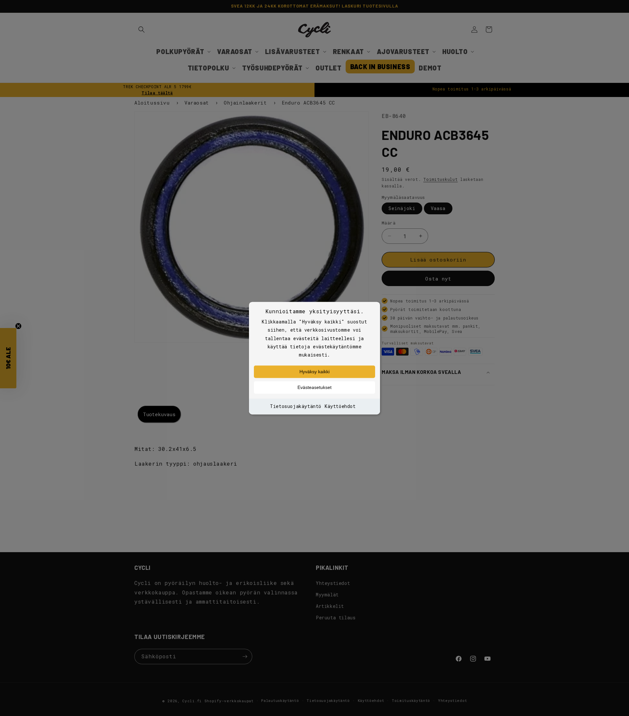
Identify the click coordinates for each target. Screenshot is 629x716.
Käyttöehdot (340, 406)
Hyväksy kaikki (314, 372)
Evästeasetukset (314, 387)
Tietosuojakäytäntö (295, 406)
